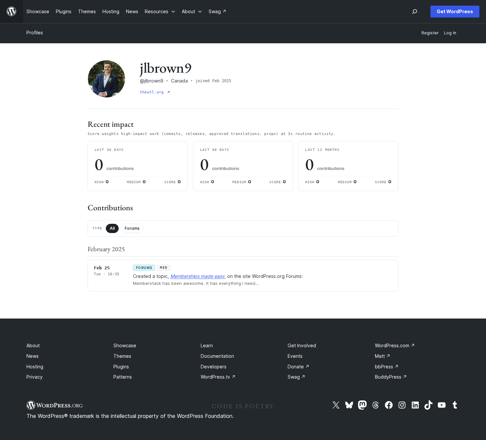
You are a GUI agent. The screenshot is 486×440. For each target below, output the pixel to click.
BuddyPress (391, 377)
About (33, 345)
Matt (382, 356)
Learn (207, 345)
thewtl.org (153, 92)
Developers (213, 366)
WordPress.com (395, 345)
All (112, 228)
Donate (298, 366)
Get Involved (302, 345)
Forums (132, 228)
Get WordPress (455, 11)
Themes (122, 356)
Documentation (217, 356)
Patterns (122, 377)
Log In (450, 32)
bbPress (387, 366)
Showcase (124, 345)
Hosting (34, 366)
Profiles (34, 32)
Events (295, 356)
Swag (296, 377)
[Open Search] (414, 11)
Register (430, 32)
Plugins (121, 366)
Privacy (34, 377)
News (32, 356)
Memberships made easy (197, 276)
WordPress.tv (218, 377)
